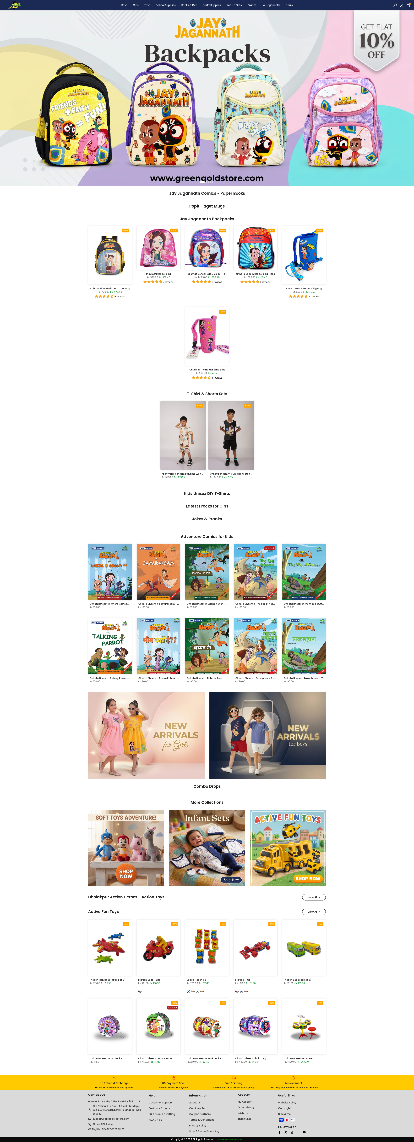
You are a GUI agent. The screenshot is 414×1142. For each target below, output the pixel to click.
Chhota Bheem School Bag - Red (255, 274)
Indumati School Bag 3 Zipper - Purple (209, 274)
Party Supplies (212, 5)
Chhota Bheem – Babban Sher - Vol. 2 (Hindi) (213, 678)
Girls (136, 5)
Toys (147, 5)
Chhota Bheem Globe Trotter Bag (110, 288)
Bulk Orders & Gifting (162, 1114)
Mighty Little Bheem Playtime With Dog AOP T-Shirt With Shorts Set (200, 473)
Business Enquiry (159, 1108)
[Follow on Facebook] (279, 1132)
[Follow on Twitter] (285, 1132)
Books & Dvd (189, 5)
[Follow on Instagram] (291, 1132)
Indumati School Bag (158, 274)
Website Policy (287, 1102)
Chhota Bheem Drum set (298, 1058)
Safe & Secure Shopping (204, 1131)
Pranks (251, 5)
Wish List (243, 1113)
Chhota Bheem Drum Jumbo (155, 1058)
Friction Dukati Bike (149, 979)
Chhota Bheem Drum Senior (106, 1058)
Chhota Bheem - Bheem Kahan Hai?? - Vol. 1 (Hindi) (168, 678)
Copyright (284, 1108)
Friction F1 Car (243, 979)
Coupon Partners (200, 1114)
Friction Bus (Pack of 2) (297, 979)
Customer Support (160, 1102)
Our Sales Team (199, 1108)
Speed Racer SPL (196, 979)
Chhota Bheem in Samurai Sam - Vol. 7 (161, 604)
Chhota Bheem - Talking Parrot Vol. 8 (112, 678)
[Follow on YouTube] (304, 1132)
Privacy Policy (197, 1125)
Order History (246, 1107)
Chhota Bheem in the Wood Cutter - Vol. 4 (309, 604)
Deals (289, 5)
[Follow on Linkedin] (298, 1132)
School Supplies (166, 5)
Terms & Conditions (201, 1119)
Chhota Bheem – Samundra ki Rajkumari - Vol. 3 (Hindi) (267, 678)
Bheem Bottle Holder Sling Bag (304, 288)
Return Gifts (234, 5)
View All (312, 897)
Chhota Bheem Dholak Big (250, 1058)
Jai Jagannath (271, 5)
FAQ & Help (155, 1119)
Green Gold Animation (231, 1139)
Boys (124, 5)
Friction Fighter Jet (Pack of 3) (107, 979)
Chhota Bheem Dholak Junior (204, 1058)
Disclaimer (285, 1114)
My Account (245, 1101)
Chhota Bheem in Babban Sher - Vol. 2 (209, 604)
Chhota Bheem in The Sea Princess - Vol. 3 (260, 604)
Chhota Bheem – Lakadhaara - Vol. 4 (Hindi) (310, 678)
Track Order (245, 1119)
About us (195, 1102)
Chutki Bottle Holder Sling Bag (207, 369)
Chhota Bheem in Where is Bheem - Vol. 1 (114, 604)
